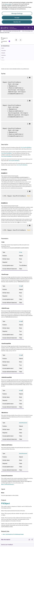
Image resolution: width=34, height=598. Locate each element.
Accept (17, 17)
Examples (3, 52)
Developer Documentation (13, 28)
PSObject (5, 503)
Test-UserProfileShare (26, 147)
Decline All (17, 22)
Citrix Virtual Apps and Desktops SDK (11, 31)
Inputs (2, 57)
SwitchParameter (23, 422)
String (20, 252)
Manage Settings (17, 13)
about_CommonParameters (7, 484)
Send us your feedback (7, 544)
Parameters (3, 55)
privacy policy (8, 4)
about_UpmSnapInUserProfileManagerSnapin (13, 534)
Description (3, 50)
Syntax (2, 48)
